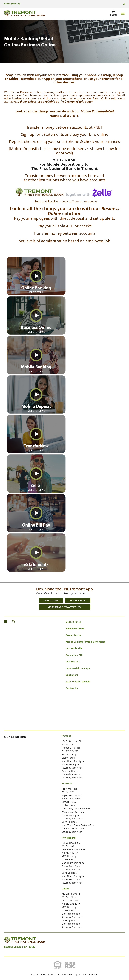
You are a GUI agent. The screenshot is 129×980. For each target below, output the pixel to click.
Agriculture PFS (74, 654)
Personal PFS (73, 661)
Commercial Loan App (78, 668)
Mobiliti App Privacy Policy (64, 607)
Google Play (77, 600)
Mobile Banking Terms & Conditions (85, 641)
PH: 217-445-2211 (71, 852)
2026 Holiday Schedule (78, 681)
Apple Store (51, 600)
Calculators (72, 674)
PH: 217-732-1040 (71, 903)
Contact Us (72, 688)
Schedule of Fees (75, 628)
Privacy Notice (73, 635)
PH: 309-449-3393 (71, 798)
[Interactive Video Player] (36, 276)
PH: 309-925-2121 (71, 751)
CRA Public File (74, 648)
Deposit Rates (73, 621)
